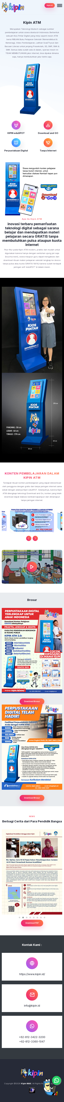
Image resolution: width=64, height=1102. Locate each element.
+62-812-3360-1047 (32, 1041)
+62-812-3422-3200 (32, 1037)
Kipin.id (50, 5)
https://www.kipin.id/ (32, 974)
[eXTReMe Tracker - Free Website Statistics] (32, 1090)
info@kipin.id (32, 1005)
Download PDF (32, 923)
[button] (35, 538)
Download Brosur (32, 701)
